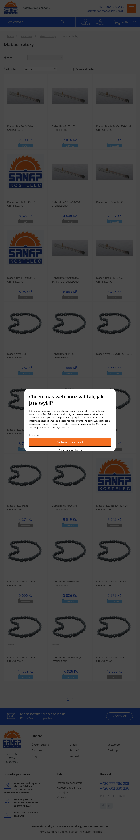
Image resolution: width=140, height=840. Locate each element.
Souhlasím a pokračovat (70, 442)
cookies (81, 411)
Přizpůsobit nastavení (70, 450)
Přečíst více (35, 435)
